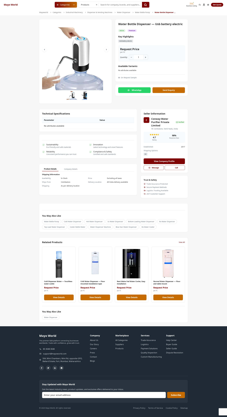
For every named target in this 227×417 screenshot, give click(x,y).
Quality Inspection (149, 352)
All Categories (121, 340)
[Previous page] (45, 57)
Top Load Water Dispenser (54, 227)
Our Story (94, 344)
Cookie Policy (172, 408)
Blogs (92, 361)
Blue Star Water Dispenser (126, 227)
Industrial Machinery (74, 12)
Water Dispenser (123, 12)
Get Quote (217, 5)
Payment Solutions (149, 348)
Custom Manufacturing (151, 356)
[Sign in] (204, 4)
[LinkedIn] (54, 368)
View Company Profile (164, 161)
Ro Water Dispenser (167, 221)
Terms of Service (155, 408)
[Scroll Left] (44, 49)
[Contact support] (199, 4)
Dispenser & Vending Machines (99, 12)
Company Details (70, 169)
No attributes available (127, 70)
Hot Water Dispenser (94, 221)
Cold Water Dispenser (72, 221)
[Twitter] (48, 368)
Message (155, 168)
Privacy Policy (139, 408)
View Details (59, 297)
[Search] (145, 5)
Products (119, 348)
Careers (93, 348)
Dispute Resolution (174, 352)
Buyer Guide (171, 344)
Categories (57, 12)
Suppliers (119, 344)
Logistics (145, 344)
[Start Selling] (208, 4)
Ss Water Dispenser (115, 221)
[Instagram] (61, 368)
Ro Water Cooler (148, 227)
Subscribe (176, 395)
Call (176, 168)
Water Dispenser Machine (100, 227)
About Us (94, 340)
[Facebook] (41, 368)
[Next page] (106, 57)
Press (92, 352)
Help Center (171, 340)
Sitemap (184, 408)
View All (182, 242)
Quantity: (123, 57)
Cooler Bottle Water (77, 227)
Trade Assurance (148, 340)
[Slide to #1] (72, 95)
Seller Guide (171, 348)
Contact (93, 356)
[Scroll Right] (106, 49)
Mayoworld (43, 12)
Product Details (50, 169)
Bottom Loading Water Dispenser (141, 221)
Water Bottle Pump (142, 12)
